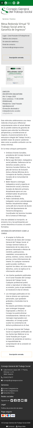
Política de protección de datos (12, 408)
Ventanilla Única (18, 2)
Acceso (9, 3)
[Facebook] (15, 400)
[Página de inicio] (16, 11)
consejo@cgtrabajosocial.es (13, 380)
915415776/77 (8, 377)
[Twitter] (12, 400)
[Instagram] (25, 400)
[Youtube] (22, 400)
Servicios (5, 19)
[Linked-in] (19, 400)
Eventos (12, 19)
